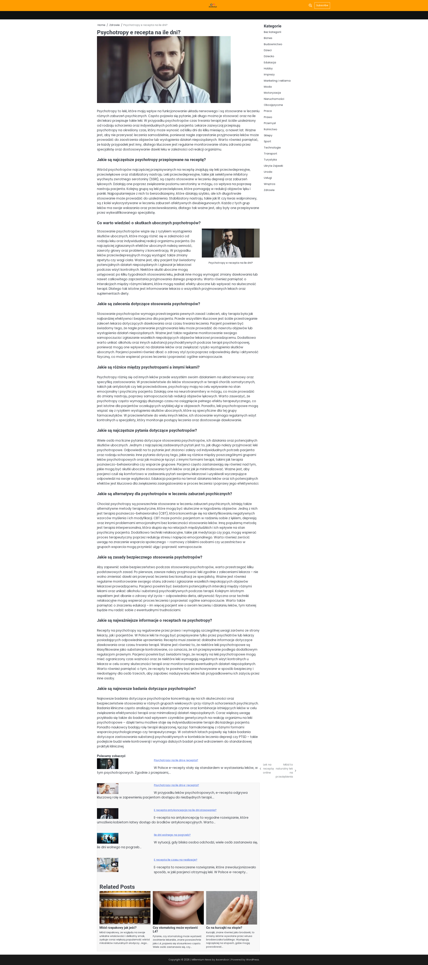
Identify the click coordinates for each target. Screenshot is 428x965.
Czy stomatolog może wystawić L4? (175, 929)
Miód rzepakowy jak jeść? (117, 928)
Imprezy (269, 74)
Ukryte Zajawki (273, 166)
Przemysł (270, 123)
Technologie (272, 147)
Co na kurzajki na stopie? (224, 928)
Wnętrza (269, 184)
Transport (270, 154)
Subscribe (322, 5)
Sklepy (268, 135)
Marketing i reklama (277, 80)
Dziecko (269, 56)
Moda (268, 87)
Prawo (268, 117)
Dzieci (268, 50)
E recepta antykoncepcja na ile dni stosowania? (185, 810)
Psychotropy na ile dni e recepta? (176, 760)
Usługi (268, 178)
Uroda (268, 172)
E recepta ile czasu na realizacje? (175, 860)
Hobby (268, 68)
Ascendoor (222, 959)
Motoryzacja (272, 93)
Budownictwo (273, 44)
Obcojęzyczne (273, 105)
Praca (268, 111)
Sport (267, 141)
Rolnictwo (270, 129)
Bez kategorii (272, 32)
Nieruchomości (274, 99)
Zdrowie (269, 190)
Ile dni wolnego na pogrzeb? (172, 835)
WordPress (252, 959)
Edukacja (270, 62)
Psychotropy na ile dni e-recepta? (176, 785)
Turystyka (270, 160)
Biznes (268, 38)
